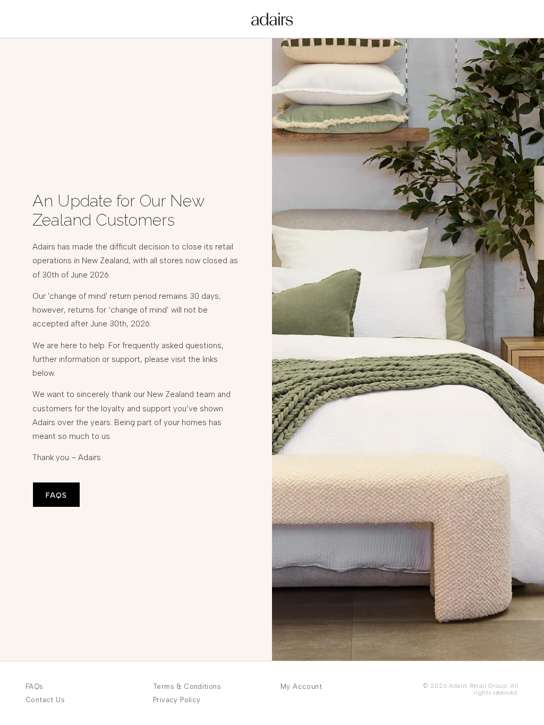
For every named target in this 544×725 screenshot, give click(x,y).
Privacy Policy (176, 700)
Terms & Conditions (187, 687)
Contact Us (45, 700)
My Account (301, 687)
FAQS (56, 495)
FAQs (35, 687)
